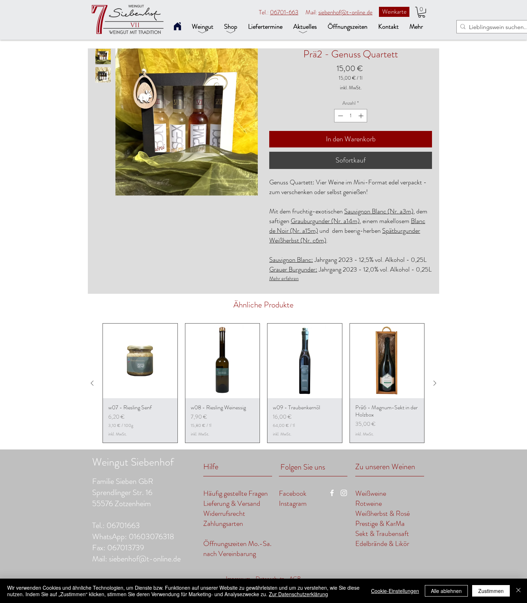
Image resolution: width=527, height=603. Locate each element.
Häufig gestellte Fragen (235, 493)
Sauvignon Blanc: (291, 259)
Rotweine (368, 503)
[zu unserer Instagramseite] (344, 493)
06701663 (123, 525)
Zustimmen (491, 590)
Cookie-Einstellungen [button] (395, 590)
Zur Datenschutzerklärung (298, 594)
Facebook (293, 493)
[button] (421, 12)
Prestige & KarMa (380, 523)
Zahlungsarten (223, 523)
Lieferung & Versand (232, 503)
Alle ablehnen (446, 590)
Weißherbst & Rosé (382, 513)
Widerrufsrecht (224, 513)
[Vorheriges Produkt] (92, 383)
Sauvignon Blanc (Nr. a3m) (378, 211)
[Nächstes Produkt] (435, 383)
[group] (263, 383)
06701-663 (284, 12)
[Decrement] (339, 115)
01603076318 (151, 536)
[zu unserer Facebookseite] (332, 493)
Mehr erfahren (284, 278)
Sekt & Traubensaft (382, 533)
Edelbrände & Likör (382, 543)
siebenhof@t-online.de (345, 12)
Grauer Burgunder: (293, 269)
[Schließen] (518, 590)
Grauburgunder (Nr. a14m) (325, 221)
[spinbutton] (350, 115)
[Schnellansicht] (140, 361)
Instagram (293, 503)
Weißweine (370, 493)
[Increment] (361, 115)
